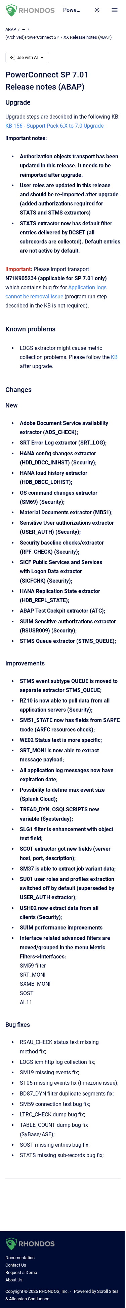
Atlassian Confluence (29, 1298)
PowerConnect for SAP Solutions (71, 10)
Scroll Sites (108, 1291)
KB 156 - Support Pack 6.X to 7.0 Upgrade (54, 126)
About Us (14, 1279)
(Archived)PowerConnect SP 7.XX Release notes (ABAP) (58, 37)
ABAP (10, 29)
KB (114, 357)
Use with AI (27, 57)
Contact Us (15, 1265)
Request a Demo (21, 1272)
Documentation (20, 1257)
